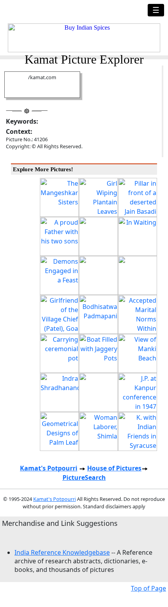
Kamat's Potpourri (48, 468)
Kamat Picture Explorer (84, 59)
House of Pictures (114, 468)
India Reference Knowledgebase (62, 552)
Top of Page (148, 588)
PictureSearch (84, 477)
